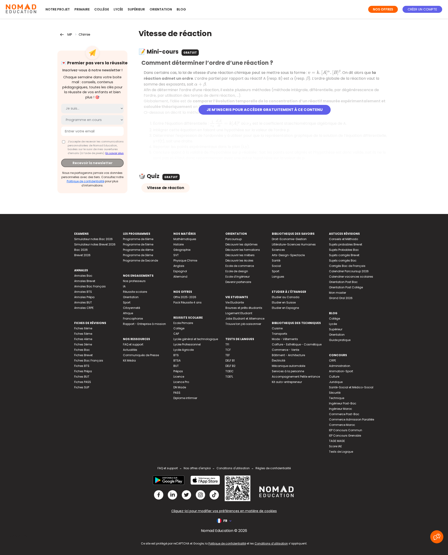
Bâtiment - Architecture (288, 355)
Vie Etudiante (234, 302)
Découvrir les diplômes (241, 244)
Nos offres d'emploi (197, 468)
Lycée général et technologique (195, 339)
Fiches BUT (81, 377)
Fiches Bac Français (88, 360)
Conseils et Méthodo (343, 239)
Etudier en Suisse (284, 302)
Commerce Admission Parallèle (351, 419)
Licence (178, 377)
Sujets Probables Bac (344, 250)
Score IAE (335, 446)
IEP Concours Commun (345, 430)
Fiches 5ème (83, 334)
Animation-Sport (341, 371)
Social (276, 266)
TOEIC (229, 371)
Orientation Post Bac (343, 282)
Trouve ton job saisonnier (243, 324)
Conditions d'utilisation (233, 468)
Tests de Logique (341, 452)
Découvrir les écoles (239, 260)
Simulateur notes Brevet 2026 (95, 244)
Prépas (178, 371)
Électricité (278, 360)
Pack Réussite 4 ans (187, 302)
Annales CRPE (84, 308)
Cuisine (277, 328)
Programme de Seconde (140, 260)
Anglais (178, 266)
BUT (176, 366)
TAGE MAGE (337, 441)
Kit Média (129, 360)
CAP (176, 334)
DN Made (179, 387)
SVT (176, 255)
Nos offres (383, 9)
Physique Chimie (185, 260)
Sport (126, 302)
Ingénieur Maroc (340, 409)
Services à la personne (288, 371)
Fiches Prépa (83, 371)
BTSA (177, 360)
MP (69, 34)
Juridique (336, 382)
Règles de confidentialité (273, 468)
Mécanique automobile (288, 366)
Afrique (128, 313)
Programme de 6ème (138, 239)
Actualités (130, 350)
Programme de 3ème (138, 255)
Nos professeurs (134, 281)
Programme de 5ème (138, 244)
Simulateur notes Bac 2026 (93, 239)
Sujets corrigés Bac (343, 260)
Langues (278, 277)
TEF (227, 355)
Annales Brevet (84, 281)
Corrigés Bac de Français (347, 266)
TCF (228, 350)
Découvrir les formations (242, 250)
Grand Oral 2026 (341, 298)
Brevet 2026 (82, 255)
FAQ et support (133, 344)
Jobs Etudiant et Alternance (244, 319)
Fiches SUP (81, 387)
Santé (276, 260)
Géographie (181, 250)
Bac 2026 (81, 250)
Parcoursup (233, 239)
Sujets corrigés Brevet (344, 255)
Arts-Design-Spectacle (288, 255)
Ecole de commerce (239, 266)
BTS (176, 355)
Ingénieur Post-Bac (342, 403)
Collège (101, 9)
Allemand (180, 277)
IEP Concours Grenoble (345, 436)
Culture (334, 377)
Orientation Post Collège (346, 287)
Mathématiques (184, 239)
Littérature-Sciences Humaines (294, 244)
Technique (336, 398)
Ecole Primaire (183, 323)
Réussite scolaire (135, 292)
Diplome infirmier (185, 398)
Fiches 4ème (83, 339)
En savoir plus (114, 153)
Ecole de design (236, 271)
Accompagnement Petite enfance (296, 377)
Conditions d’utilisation (271, 543)
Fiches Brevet (83, 355)
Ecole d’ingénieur (237, 277)
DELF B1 (230, 360)
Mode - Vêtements (285, 339)
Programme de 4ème (138, 250)
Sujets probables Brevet (345, 244)
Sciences (278, 250)
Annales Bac (83, 276)
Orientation (161, 9)
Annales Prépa (84, 297)
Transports (279, 334)
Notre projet (58, 9)
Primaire (82, 9)
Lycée (118, 9)
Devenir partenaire (238, 282)
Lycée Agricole (183, 350)
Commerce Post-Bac (344, 414)
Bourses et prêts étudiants (243, 308)
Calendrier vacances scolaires (351, 277)
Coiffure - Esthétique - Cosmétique (297, 344)
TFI (227, 344)
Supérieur (136, 9)
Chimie (84, 34)
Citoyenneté (131, 308)
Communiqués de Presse (141, 355)
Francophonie (133, 319)
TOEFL (229, 377)
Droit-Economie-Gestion (289, 239)
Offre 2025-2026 (184, 297)
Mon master (337, 293)
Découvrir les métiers (240, 255)
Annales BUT (83, 302)
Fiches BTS (81, 366)
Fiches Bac (82, 350)
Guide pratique (339, 340)
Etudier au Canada (285, 297)
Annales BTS (83, 292)
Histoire (178, 244)
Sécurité (334, 393)
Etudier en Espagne (285, 308)
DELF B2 (230, 366)
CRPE (332, 360)
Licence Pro (181, 382)
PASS (176, 393)
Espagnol (180, 271)
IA (124, 286)
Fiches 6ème (83, 328)
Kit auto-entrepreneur (287, 382)
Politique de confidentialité (85, 181)
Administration (339, 366)
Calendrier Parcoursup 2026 (349, 271)
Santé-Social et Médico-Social (351, 387)
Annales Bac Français (90, 286)
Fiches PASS (82, 382)
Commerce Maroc (342, 425)
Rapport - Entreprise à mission (144, 324)
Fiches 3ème (83, 344)
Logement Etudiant (238, 313)
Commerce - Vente (285, 350)
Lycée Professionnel (187, 344)
